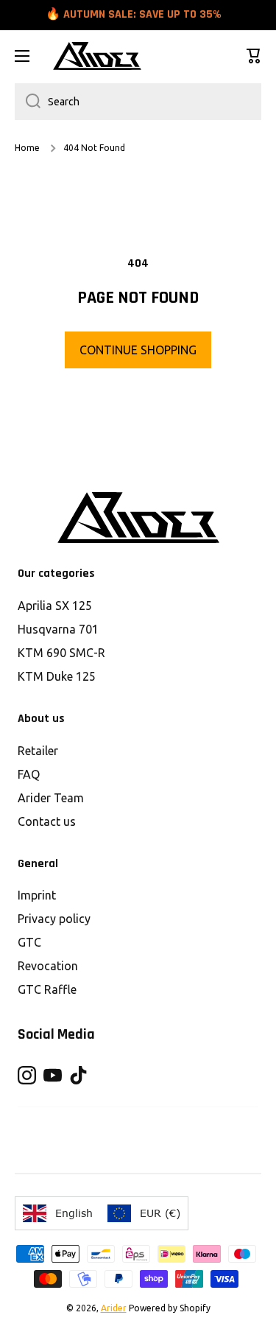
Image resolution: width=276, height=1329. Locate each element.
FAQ (29, 774)
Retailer (38, 750)
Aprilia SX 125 (55, 605)
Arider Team (51, 797)
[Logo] (97, 56)
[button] (254, 56)
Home (27, 147)
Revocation (48, 965)
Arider (114, 1308)
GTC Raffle (47, 989)
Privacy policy (54, 918)
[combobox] (138, 101)
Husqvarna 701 (58, 629)
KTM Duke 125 (57, 676)
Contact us (47, 821)
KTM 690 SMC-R (61, 652)
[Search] (27, 101)
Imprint (37, 895)
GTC (29, 942)
